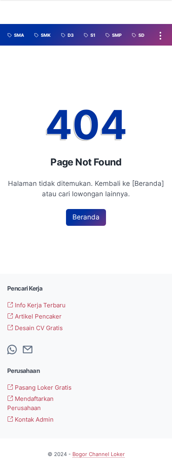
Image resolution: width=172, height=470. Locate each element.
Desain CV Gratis (38, 328)
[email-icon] (27, 350)
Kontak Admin (33, 419)
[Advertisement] (128, 397)
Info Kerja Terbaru (39, 305)
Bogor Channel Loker (98, 454)
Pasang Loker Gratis (42, 387)
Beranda (86, 217)
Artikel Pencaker (37, 316)
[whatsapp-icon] (12, 350)
